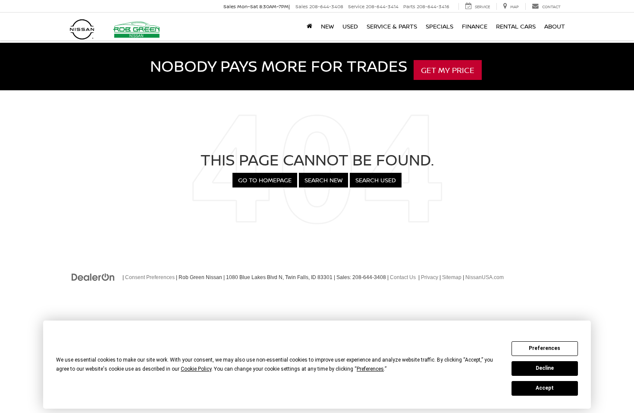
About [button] (554, 26)
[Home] (309, 26)
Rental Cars (516, 26)
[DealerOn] (93, 276)
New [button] (327, 26)
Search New (323, 180)
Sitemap (451, 277)
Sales (319, 6)
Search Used (375, 180)
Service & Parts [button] (392, 26)
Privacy (429, 277)
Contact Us (403, 277)
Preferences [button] (370, 369)
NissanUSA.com (484, 277)
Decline (545, 368)
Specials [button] (439, 26)
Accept (545, 388)
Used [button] (350, 26)
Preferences (544, 348)
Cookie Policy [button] (196, 369)
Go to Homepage (265, 180)
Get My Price (447, 70)
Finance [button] (474, 26)
